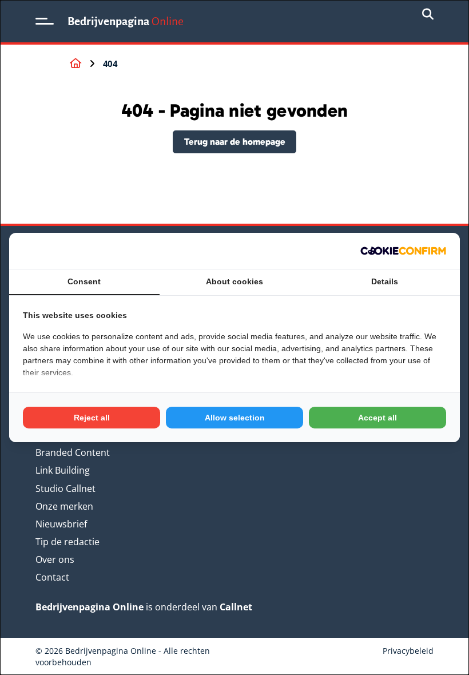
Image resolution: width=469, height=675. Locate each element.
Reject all (92, 417)
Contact (52, 577)
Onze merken (64, 506)
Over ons (54, 559)
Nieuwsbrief (61, 524)
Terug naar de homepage (234, 141)
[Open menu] (44, 21)
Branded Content (72, 452)
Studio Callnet (65, 488)
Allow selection (235, 417)
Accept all (377, 417)
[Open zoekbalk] (428, 15)
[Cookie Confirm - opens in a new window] (403, 251)
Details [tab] (384, 281)
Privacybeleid (408, 650)
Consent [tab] (84, 281)
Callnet (236, 607)
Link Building (62, 470)
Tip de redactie (67, 541)
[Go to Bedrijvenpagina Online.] (75, 63)
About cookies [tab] (234, 281)
